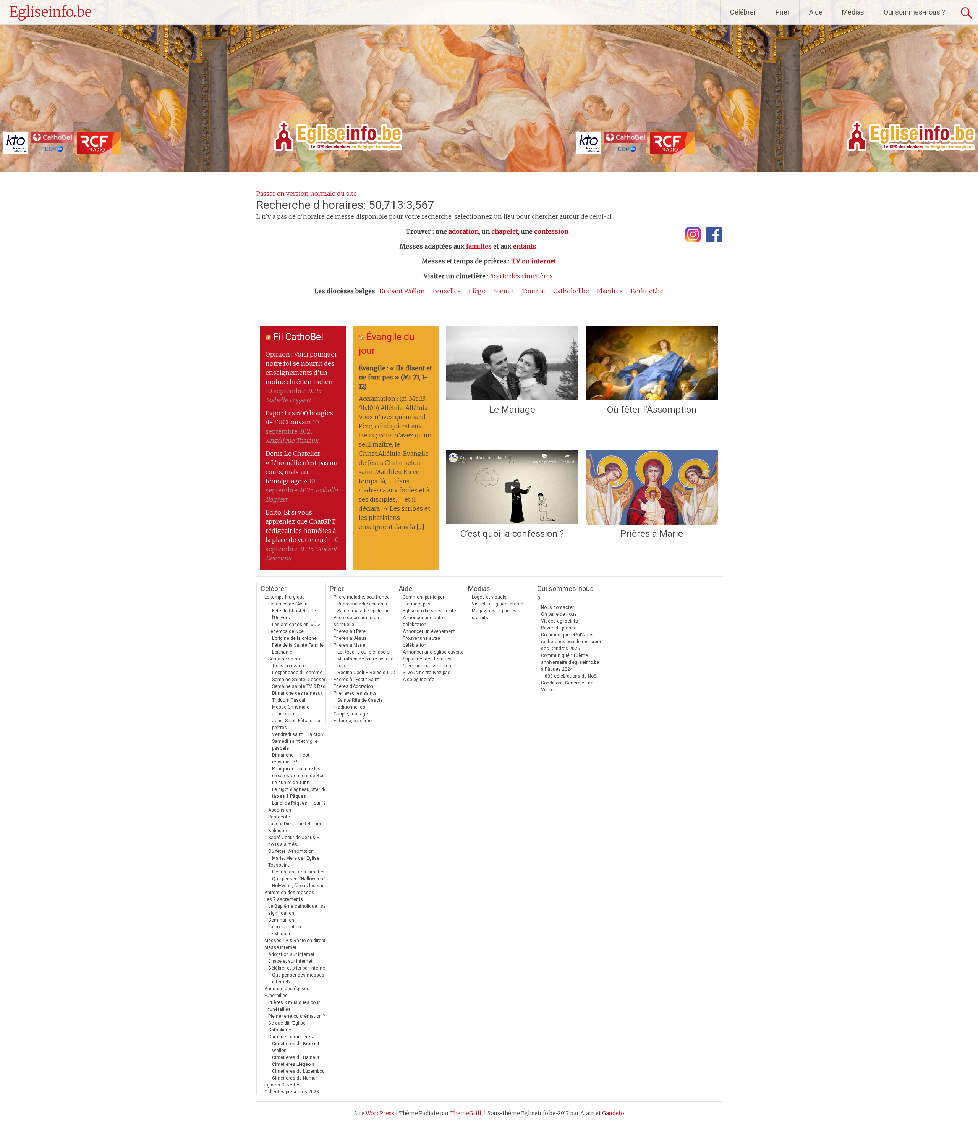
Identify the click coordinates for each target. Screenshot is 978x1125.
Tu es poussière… (290, 665)
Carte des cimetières (290, 1036)
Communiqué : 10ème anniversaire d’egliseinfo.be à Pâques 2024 (570, 662)
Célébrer (743, 12)
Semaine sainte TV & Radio (300, 686)
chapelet (504, 231)
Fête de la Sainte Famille (298, 645)
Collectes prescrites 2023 (291, 1091)
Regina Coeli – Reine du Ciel (367, 672)
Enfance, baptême (353, 720)
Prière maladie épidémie (363, 604)
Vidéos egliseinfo (559, 621)
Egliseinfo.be (51, 12)
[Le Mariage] (512, 363)
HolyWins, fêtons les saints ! (302, 885)
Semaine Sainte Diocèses (299, 679)
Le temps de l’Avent (288, 604)
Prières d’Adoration (353, 686)
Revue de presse (558, 628)
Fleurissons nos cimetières (301, 872)
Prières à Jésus (350, 638)
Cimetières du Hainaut (295, 1057)
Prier (783, 12)
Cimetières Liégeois (293, 1064)
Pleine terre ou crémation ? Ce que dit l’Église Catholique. (296, 1023)
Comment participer (423, 597)
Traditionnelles (349, 707)
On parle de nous (559, 614)
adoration (464, 231)
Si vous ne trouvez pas (426, 672)
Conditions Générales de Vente (567, 686)
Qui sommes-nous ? (914, 12)
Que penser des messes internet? (298, 978)
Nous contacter (557, 607)
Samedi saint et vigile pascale (294, 745)
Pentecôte (279, 817)
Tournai (533, 291)
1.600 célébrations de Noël (569, 676)
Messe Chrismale (290, 707)
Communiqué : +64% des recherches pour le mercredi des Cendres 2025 (571, 641)
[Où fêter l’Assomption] (652, 363)
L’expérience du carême (297, 672)
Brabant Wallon (402, 291)
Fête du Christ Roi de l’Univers (294, 614)
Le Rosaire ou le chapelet (364, 652)
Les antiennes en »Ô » (296, 624)
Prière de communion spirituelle (356, 621)
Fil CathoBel (298, 336)
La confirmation (284, 927)
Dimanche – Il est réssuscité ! (290, 758)
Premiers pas (417, 604)
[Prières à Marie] (652, 487)
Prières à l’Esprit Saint (356, 679)
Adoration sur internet (291, 954)
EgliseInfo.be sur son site (429, 610)
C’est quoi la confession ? (512, 533)
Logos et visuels (489, 597)
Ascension (279, 810)
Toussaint (278, 865)
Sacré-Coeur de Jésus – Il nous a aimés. (295, 841)
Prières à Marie (651, 533)
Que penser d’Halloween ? (299, 878)
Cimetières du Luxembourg (300, 1071)
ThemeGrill (465, 1113)
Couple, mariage (351, 714)
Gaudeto (613, 1113)
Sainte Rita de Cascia (360, 700)
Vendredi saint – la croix (298, 734)
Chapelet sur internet (290, 961)
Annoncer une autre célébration (424, 621)
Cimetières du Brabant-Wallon (296, 1047)
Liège (477, 291)
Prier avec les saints (355, 693)
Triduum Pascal (288, 700)
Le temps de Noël (286, 631)
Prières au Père (350, 631)
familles (479, 246)
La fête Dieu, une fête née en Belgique (298, 827)
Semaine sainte (284, 659)
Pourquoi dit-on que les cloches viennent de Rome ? (302, 772)
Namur (503, 291)
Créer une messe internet (430, 665)
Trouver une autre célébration (421, 642)
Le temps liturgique (284, 597)
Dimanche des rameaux (297, 693)
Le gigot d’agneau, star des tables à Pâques (300, 793)
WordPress (380, 1113)
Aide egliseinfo (418, 679)
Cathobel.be (571, 291)
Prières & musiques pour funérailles (294, 1006)
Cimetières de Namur (294, 1078)
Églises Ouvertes (282, 1085)
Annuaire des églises (286, 988)
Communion (281, 920)
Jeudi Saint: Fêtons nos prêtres (297, 724)
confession (551, 231)
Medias (853, 12)
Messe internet (280, 947)
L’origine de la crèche (294, 638)
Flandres (610, 291)
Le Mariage (512, 409)
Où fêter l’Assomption (651, 409)
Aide (816, 12)
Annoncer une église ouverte (433, 652)
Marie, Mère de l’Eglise (295, 858)
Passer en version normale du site (306, 193)
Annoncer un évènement (429, 631)
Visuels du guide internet (498, 604)
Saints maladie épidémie (363, 610)
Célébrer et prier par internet (297, 968)
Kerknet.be (647, 291)
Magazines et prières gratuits (494, 614)
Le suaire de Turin (290, 782)
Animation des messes (289, 892)
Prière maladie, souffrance (362, 597)
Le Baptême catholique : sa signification (297, 910)
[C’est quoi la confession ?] (512, 487)
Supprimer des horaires (427, 659)
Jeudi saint (284, 714)
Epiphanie (282, 652)
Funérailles (276, 995)
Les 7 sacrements (283, 899)
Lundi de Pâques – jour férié (301, 803)
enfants (524, 246)
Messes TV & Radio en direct (294, 940)
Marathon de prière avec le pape (365, 662)
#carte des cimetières (521, 276)
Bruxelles (447, 291)
